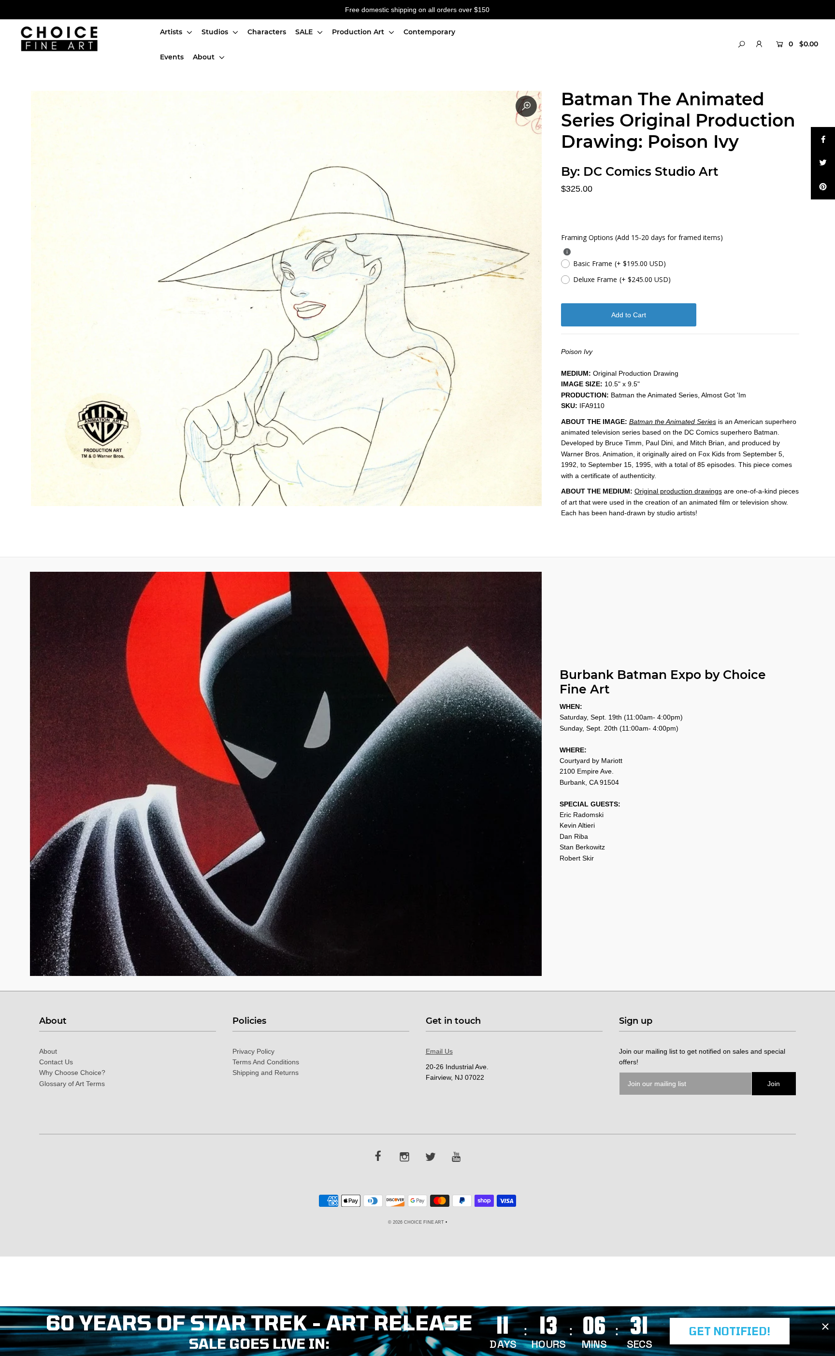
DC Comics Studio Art (651, 171)
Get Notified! (729, 1331)
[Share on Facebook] (823, 139)
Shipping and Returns (265, 1072)
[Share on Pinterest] (823, 187)
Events (172, 57)
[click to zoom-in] (526, 106)
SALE (305, 32)
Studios (216, 32)
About (204, 57)
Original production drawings (678, 491)
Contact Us (56, 1062)
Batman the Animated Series (672, 421)
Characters (266, 32)
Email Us (439, 1051)
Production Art (359, 32)
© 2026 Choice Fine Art (416, 1222)
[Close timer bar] (825, 1326)
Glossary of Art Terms (72, 1084)
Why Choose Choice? (72, 1072)
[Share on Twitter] (823, 163)
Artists (172, 32)
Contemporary (429, 32)
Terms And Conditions (265, 1062)
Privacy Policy (253, 1051)
